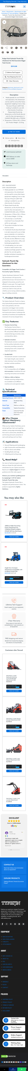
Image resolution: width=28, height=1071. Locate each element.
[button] (24, 6)
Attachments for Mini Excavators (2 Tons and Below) (12, 88)
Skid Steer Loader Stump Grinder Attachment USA (13, 719)
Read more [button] (8, 845)
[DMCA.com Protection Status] (8, 1057)
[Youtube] (10, 924)
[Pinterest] (23, 924)
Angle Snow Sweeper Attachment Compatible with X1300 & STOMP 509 (13, 569)
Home (3, 11)
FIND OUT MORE (15, 132)
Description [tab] (5, 176)
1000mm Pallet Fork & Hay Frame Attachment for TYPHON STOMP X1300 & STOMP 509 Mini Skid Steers (13, 528)
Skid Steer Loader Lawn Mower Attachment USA (13, 759)
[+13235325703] (21, 1069)
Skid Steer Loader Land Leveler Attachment (13, 799)
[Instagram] (6, 924)
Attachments (9, 11)
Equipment (19, 89)
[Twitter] (15, 924)
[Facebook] (2, 924)
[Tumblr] (19, 924)
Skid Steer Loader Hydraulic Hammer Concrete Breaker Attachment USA (11, 678)
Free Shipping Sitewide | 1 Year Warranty (14, 1)
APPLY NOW (11, 578)
